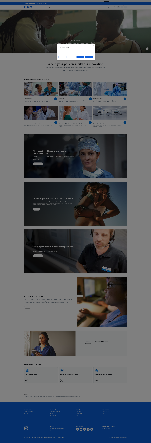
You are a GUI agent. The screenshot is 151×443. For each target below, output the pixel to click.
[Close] (93, 45)
